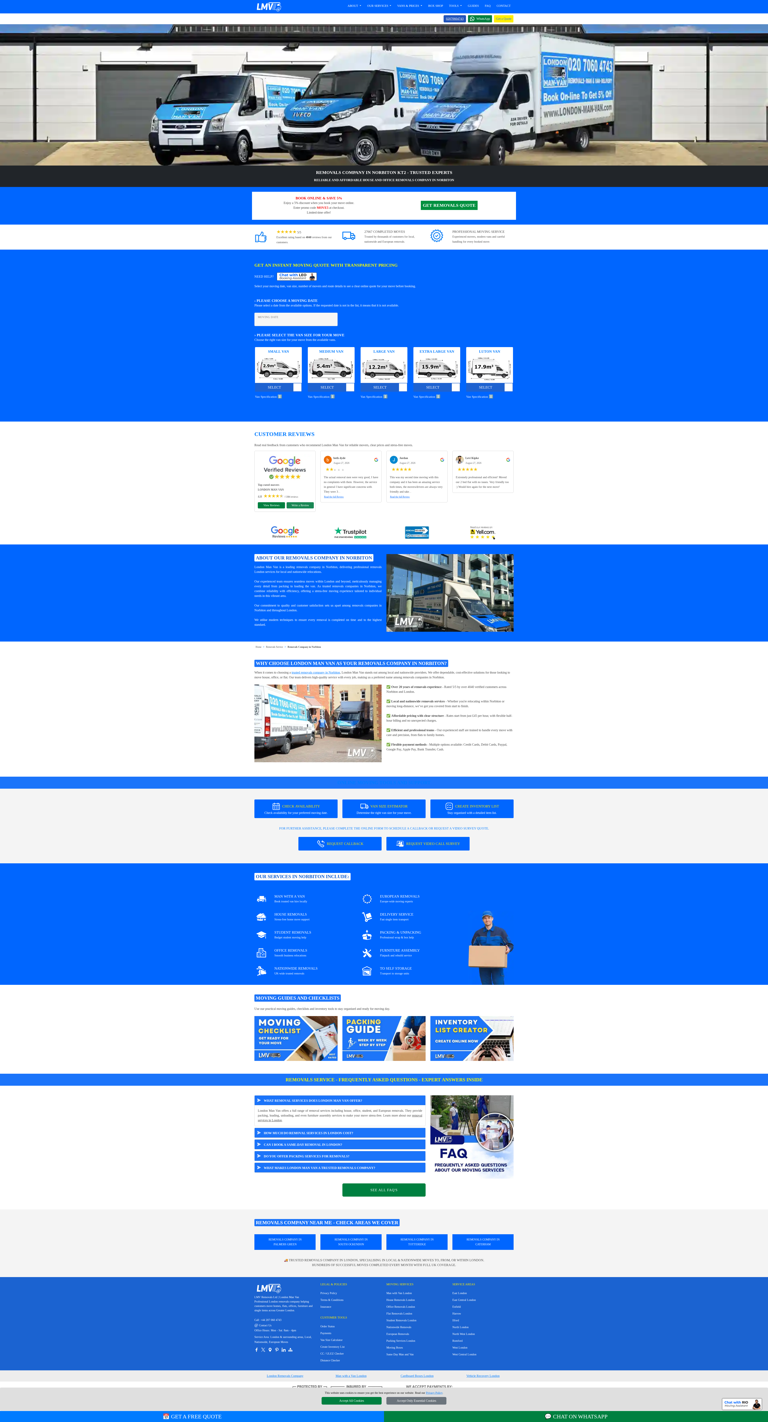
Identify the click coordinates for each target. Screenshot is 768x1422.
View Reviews (271, 505)
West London (459, 1347)
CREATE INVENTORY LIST (473, 809)
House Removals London (400, 1299)
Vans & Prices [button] (408, 5)
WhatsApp (483, 18)
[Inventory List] (472, 1038)
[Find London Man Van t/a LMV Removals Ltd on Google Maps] (270, 1350)
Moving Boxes (394, 1347)
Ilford (455, 1320)
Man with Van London (399, 1293)
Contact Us (262, 1325)
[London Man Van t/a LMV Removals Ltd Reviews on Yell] (483, 533)
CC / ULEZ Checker (332, 1353)
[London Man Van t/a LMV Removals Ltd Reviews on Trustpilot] (351, 533)
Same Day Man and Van (400, 1354)
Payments (325, 1333)
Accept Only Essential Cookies (416, 1400)
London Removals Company (285, 1376)
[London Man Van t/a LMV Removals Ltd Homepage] (268, 6)
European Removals (397, 1334)
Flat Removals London (399, 1313)
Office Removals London (400, 1306)
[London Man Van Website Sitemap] (290, 1350)
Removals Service (274, 647)
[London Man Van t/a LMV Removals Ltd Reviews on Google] (285, 533)
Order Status (327, 1326)
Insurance (325, 1306)
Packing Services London (400, 1340)
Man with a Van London (351, 1376)
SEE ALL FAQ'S (384, 1190)
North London (460, 1327)
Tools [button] (454, 5)
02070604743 (455, 18)
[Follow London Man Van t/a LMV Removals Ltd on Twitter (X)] (263, 1350)
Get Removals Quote (449, 205)
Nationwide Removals (398, 1327)
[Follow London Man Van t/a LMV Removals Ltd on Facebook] (256, 1350)
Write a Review (300, 505)
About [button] (353, 5)
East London (459, 1293)
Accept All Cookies (351, 1400)
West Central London (464, 1354)
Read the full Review (334, 496)
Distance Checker (330, 1360)
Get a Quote (503, 18)
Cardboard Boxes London (417, 1376)
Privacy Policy (328, 1293)
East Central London (464, 1299)
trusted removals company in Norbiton (316, 672)
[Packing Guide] (384, 1038)
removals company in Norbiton (316, 567)
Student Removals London (401, 1320)
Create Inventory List (332, 1346)
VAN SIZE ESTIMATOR (384, 809)
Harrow (456, 1313)
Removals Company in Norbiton (304, 647)
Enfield (456, 1306)
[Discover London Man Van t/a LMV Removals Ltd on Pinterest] (277, 1350)
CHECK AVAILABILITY (296, 809)
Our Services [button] (378, 5)
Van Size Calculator (331, 1340)
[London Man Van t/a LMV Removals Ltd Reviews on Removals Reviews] (417, 533)
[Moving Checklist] (296, 1038)
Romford (457, 1340)
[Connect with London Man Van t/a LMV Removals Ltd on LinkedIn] (284, 1350)
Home (258, 647)
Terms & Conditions (331, 1299)
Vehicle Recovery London (483, 1376)
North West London (463, 1334)
